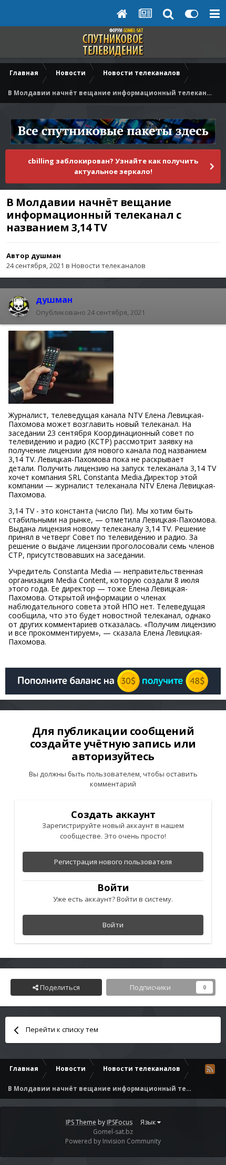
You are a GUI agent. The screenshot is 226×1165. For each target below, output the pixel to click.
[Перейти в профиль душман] (18, 306)
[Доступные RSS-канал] (209, 1069)
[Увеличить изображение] (61, 366)
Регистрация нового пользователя (113, 861)
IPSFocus (119, 1122)
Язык (148, 1122)
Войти (113, 924)
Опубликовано (90, 312)
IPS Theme (81, 1122)
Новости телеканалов (108, 265)
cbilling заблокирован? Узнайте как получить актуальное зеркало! (113, 166)
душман (46, 255)
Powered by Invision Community (113, 1141)
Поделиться (59, 987)
